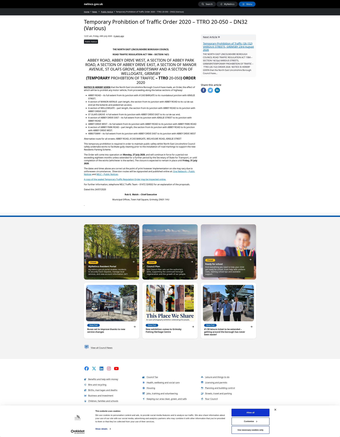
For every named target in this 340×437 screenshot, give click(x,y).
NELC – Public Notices (107, 174)
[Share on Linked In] (217, 90)
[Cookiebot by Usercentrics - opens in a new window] (77, 432)
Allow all (250, 412)
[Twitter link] (94, 368)
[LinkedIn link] (101, 368)
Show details (101, 429)
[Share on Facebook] (203, 90)
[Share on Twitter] (210, 90)
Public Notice (91, 41)
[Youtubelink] (116, 368)
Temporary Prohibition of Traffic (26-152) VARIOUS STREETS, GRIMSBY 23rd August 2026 (228, 47)
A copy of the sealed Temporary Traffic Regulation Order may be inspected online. (125, 179)
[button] (207, 4)
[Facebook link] (86, 368)
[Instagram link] (109, 368)
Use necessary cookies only (250, 430)
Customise (249, 421)
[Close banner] (275, 410)
